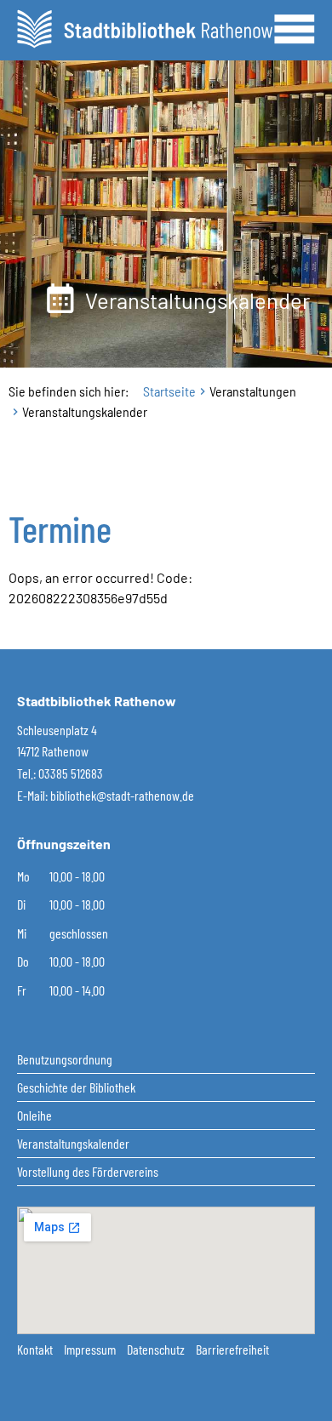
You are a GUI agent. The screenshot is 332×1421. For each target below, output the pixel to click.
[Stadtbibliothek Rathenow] (144, 27)
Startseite (169, 391)
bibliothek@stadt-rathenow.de (122, 795)
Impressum (91, 1349)
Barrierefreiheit (232, 1349)
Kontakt (36, 1349)
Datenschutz (157, 1349)
